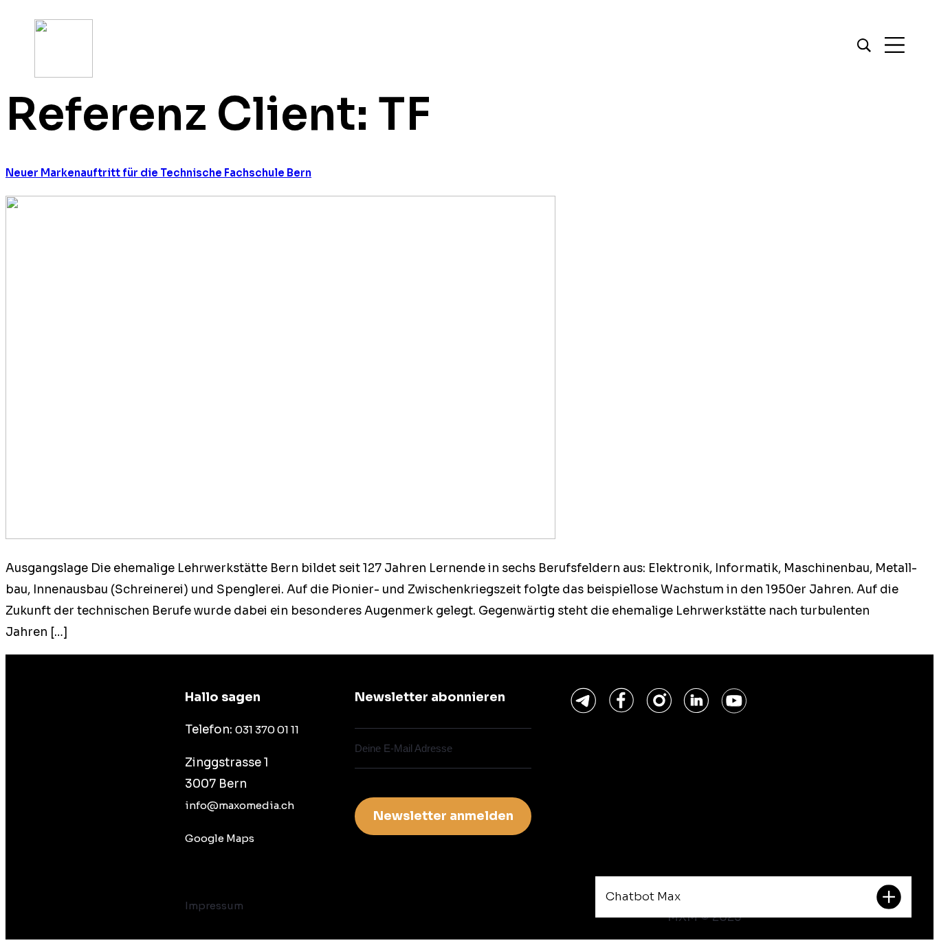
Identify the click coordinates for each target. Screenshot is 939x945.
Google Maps (219, 838)
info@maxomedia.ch (239, 805)
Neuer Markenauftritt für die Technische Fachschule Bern (158, 172)
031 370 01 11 (267, 729)
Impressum (214, 905)
